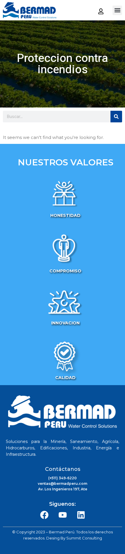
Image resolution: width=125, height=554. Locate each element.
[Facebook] (44, 515)
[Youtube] (62, 515)
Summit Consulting (84, 538)
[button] (117, 10)
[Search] (116, 116)
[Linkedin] (80, 515)
